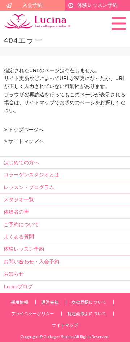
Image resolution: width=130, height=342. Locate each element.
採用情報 (19, 302)
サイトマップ (65, 325)
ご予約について (21, 224)
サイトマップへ (26, 141)
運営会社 (49, 302)
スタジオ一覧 (19, 199)
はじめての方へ (21, 162)
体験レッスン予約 (97, 5)
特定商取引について (86, 313)
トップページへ (26, 129)
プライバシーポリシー (32, 313)
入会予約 (32, 5)
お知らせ (14, 274)
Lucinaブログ (18, 286)
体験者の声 (16, 212)
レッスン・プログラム (29, 187)
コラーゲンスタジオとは (31, 174)
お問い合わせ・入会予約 (31, 261)
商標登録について (89, 302)
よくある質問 (19, 237)
